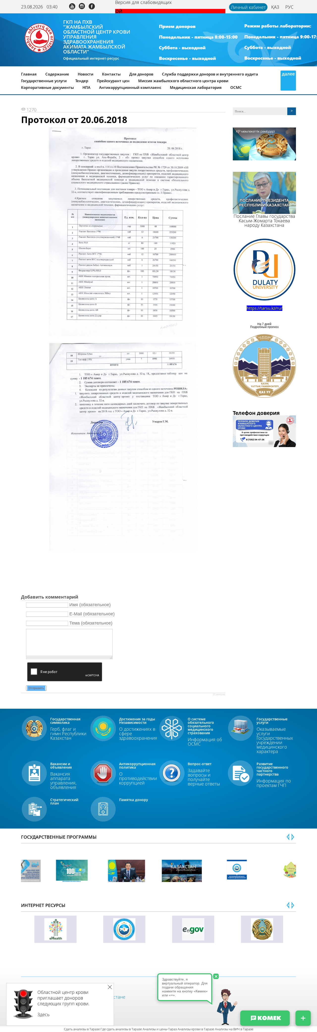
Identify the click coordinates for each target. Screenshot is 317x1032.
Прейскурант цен (113, 80)
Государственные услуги (44, 80)
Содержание (57, 74)
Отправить (36, 688)
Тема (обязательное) (90, 623)
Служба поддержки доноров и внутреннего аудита (210, 74)
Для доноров (141, 74)
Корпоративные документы (47, 87)
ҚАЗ (275, 7)
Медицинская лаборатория (196, 87)
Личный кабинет (248, 7)
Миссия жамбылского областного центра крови (183, 80)
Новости (85, 74)
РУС (289, 7)
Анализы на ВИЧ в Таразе (234, 1029)
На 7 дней (264, 324)
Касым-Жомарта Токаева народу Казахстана (264, 223)
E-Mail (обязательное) (92, 613)
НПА (86, 87)
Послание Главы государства (264, 216)
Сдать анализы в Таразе (82, 1029)
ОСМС (236, 87)
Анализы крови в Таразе (196, 1029)
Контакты (111, 74)
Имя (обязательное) (90, 604)
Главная (29, 74)
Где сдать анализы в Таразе (121, 1029)
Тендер (81, 80)
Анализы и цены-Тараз (160, 1029)
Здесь (43, 1014)
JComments (219, 694)
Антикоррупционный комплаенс (130, 87)
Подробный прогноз (264, 327)
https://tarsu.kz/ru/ (264, 308)
